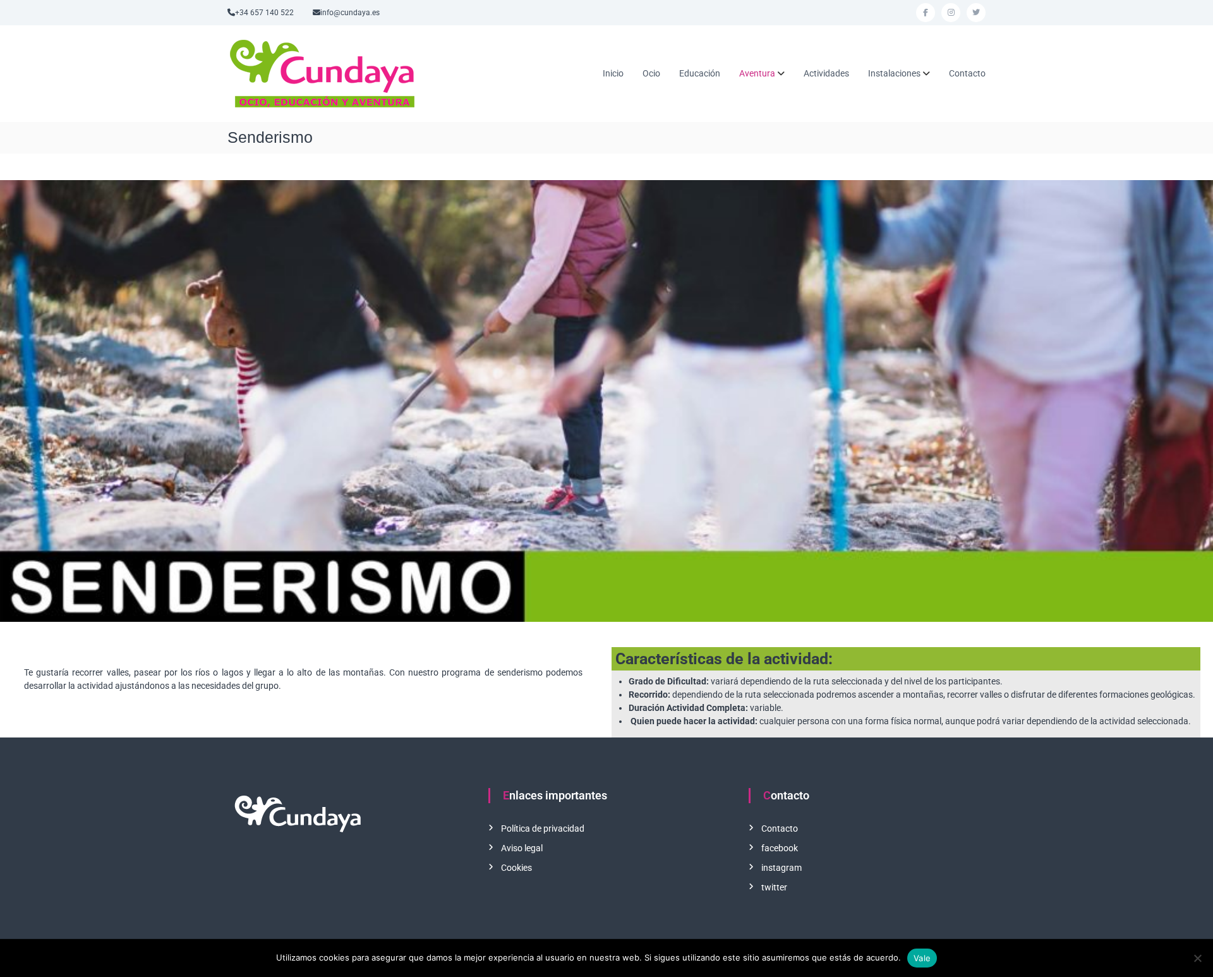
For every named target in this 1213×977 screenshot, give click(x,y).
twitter (774, 887)
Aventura (757, 73)
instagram (781, 868)
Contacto (967, 73)
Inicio (613, 73)
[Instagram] (950, 12)
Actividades (826, 73)
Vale (922, 958)
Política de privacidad (542, 828)
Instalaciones (894, 73)
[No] (1197, 958)
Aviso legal (522, 848)
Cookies (516, 868)
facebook (779, 848)
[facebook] (925, 12)
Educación (699, 73)
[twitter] (976, 12)
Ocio (651, 73)
